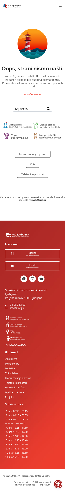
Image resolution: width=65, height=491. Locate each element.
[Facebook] (23, 278)
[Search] (48, 108)
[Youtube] (41, 278)
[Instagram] (32, 278)
